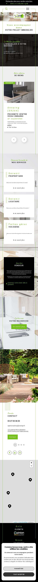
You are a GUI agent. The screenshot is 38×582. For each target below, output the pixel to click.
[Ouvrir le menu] (27, 8)
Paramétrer (18, 568)
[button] (24, 139)
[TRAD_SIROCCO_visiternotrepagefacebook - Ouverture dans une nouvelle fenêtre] (10, 453)
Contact (35, 184)
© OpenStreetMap (22, 522)
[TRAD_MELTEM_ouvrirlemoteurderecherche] (6, 9)
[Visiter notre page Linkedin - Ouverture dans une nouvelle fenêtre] (15, 453)
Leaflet (15, 522)
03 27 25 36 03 (14, 421)
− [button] (31, 466)
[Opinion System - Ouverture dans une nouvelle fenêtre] (19, 534)
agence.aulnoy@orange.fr (16, 426)
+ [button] (31, 462)
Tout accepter (18, 574)
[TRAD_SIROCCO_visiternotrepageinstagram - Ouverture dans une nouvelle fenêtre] (20, 453)
